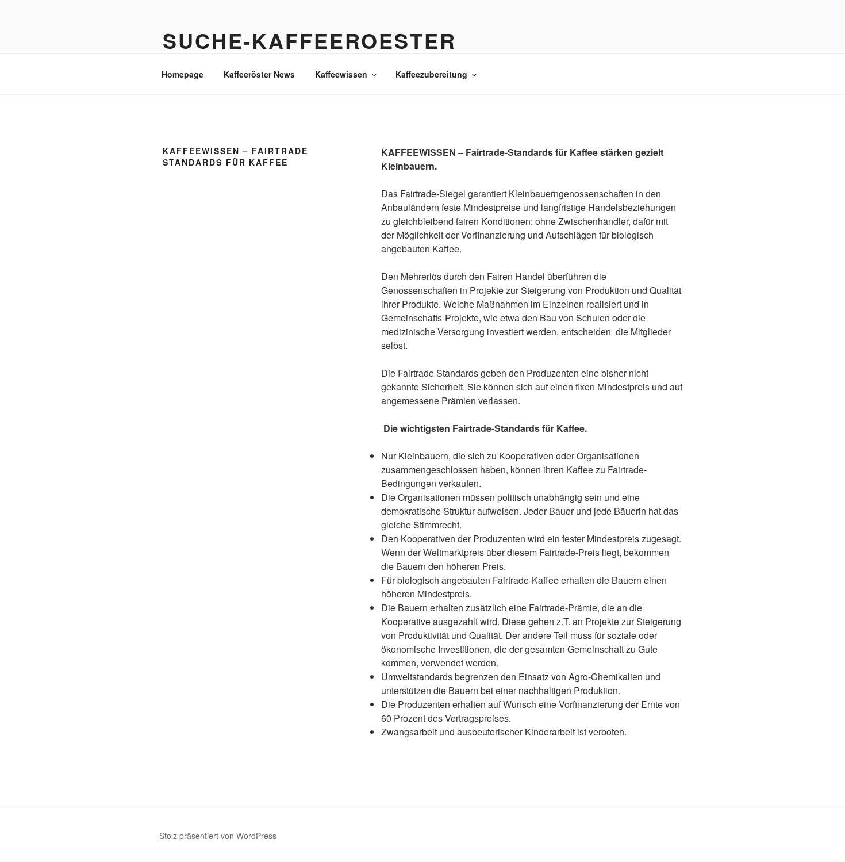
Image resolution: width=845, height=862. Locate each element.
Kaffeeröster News (259, 74)
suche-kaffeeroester (309, 40)
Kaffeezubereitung (431, 74)
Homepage (182, 74)
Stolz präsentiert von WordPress (217, 835)
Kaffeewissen (341, 74)
